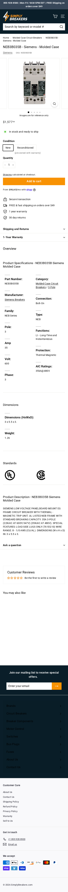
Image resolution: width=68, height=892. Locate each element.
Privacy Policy (10, 811)
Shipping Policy (11, 801)
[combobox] (34, 26)
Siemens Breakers (15, 299)
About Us (7, 792)
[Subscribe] (57, 686)
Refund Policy (10, 806)
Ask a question (12, 545)
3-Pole (51, 287)
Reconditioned (25, 148)
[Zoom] (54, 104)
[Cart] (55, 16)
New (8, 147)
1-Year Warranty (13, 237)
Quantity (8, 158)
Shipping (7, 174)
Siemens (7, 52)
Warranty (7, 816)
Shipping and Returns (16, 229)
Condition (8, 141)
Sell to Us (8, 821)
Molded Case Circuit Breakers (27, 38)
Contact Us (8, 797)
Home (6, 38)
